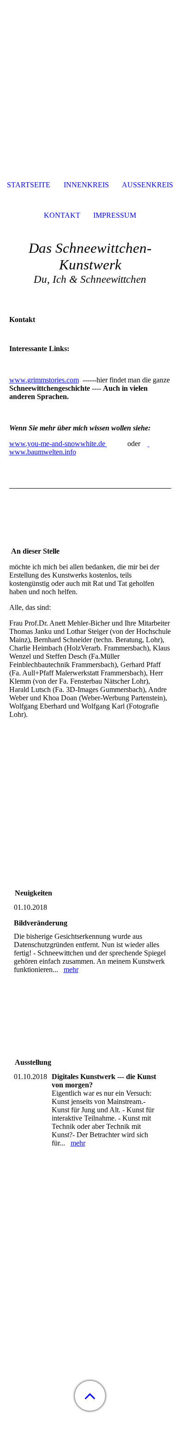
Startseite (28, 185)
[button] (90, 1396)
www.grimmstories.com (44, 380)
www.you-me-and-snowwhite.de (58, 444)
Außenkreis (147, 185)
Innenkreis (86, 185)
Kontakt (62, 215)
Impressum (114, 215)
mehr (71, 969)
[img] (90, 57)
